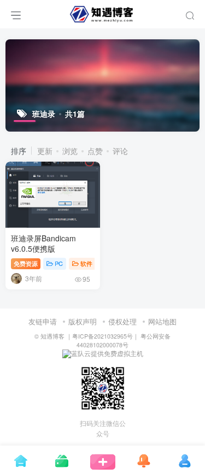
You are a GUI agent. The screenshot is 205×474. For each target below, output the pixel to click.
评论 (120, 150)
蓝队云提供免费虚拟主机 (107, 353)
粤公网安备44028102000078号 (124, 340)
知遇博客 (52, 336)
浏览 (70, 150)
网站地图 (162, 321)
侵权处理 (122, 321)
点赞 (95, 150)
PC (59, 263)
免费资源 (26, 263)
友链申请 (42, 321)
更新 (44, 150)
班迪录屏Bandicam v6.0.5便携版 (43, 243)
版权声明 (82, 321)
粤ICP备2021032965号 (102, 336)
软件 (86, 263)
